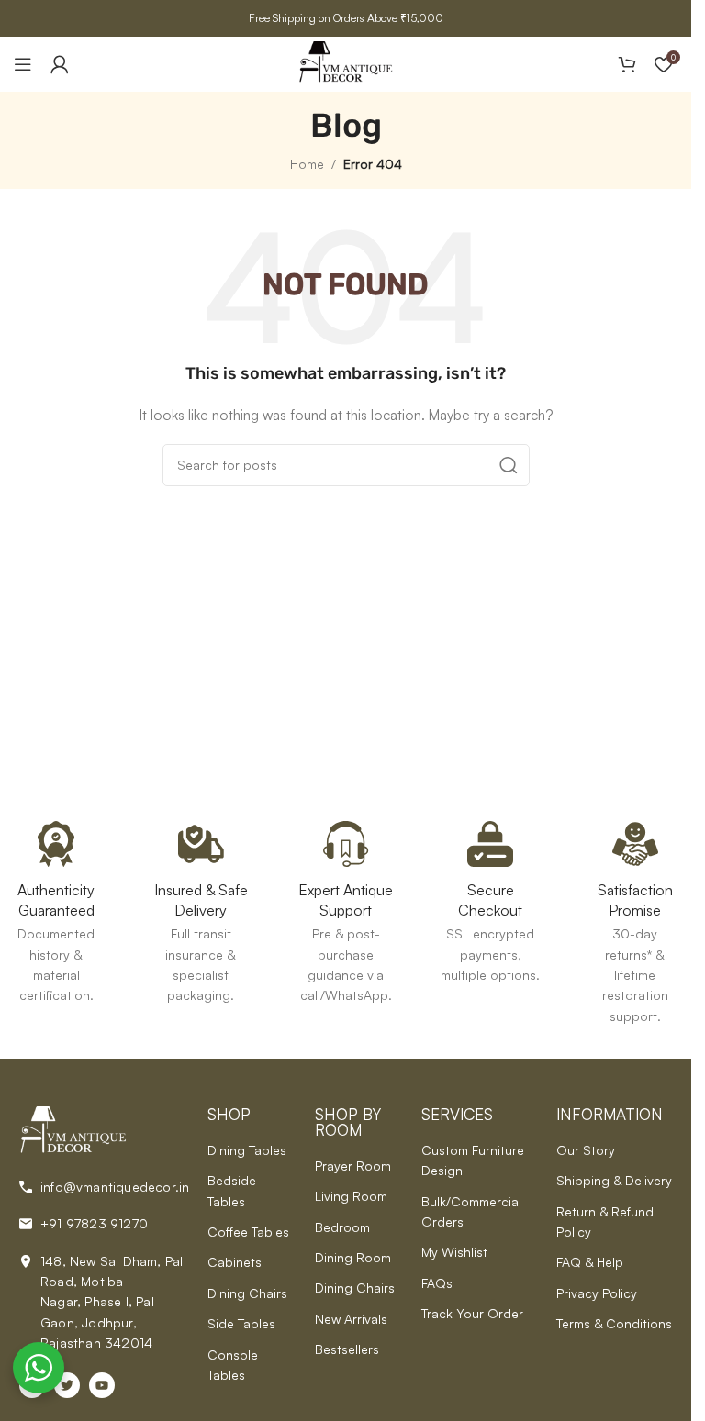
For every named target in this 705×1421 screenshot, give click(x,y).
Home (307, 164)
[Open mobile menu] (23, 64)
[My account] (59, 64)
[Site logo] (345, 62)
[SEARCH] (508, 465)
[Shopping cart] (627, 64)
